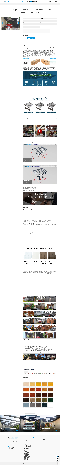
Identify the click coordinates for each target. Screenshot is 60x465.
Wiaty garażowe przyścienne (30, 7)
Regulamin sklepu (45, 443)
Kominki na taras (26, 458)
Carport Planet (21, 7)
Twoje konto (44, 439)
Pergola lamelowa (26, 439)
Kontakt (58, 4)
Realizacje (36, 4)
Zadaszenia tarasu (3, 4)
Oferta (24, 7)
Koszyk (44, 440)
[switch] (57, 460)
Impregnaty (25, 451)
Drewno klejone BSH (26, 448)
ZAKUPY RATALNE (45, 442)
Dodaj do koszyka (30, 38)
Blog (44, 4)
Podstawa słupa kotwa (27, 456)
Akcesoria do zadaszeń (25, 4)
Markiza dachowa (26, 449)
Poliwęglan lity (25, 447)
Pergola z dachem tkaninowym (28, 440)
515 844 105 (28, 1)
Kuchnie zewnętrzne (26, 459)
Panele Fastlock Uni (26, 452)
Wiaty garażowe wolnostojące (27, 446)
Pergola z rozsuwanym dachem (28, 442)
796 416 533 (25, 1)
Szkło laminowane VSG (26, 457)
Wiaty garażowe (14, 4)
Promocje (35, 440)
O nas (51, 4)
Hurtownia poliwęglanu (46, 444)
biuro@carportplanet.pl (35, 1)
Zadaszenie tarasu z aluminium (28, 441)
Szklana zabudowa (26, 454)
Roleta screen (25, 450)
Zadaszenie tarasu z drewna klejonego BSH (27, 444)
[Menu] (58, 455)
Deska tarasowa (26, 453)
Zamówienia (44, 441)
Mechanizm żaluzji (26, 455)
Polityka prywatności (21, 463)
